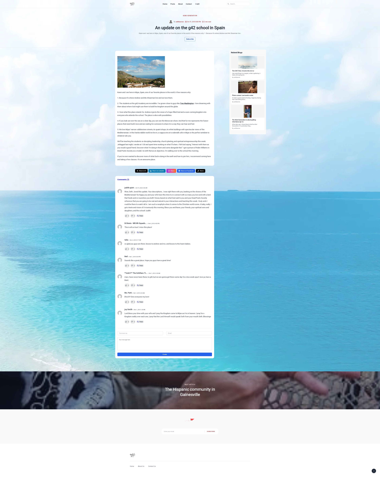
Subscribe (190, 39)
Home (165, 4)
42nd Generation (190, 15)
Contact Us (152, 466)
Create (165, 354)
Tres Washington (187, 103)
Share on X (142, 171)
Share (172, 171)
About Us (141, 466)
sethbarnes (180, 22)
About (180, 4)
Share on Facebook (187, 171)
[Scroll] (374, 471)
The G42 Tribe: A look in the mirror (243, 71)
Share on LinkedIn (158, 171)
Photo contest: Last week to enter (242, 95)
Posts (173, 4)
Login (197, 4)
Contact (189, 4)
